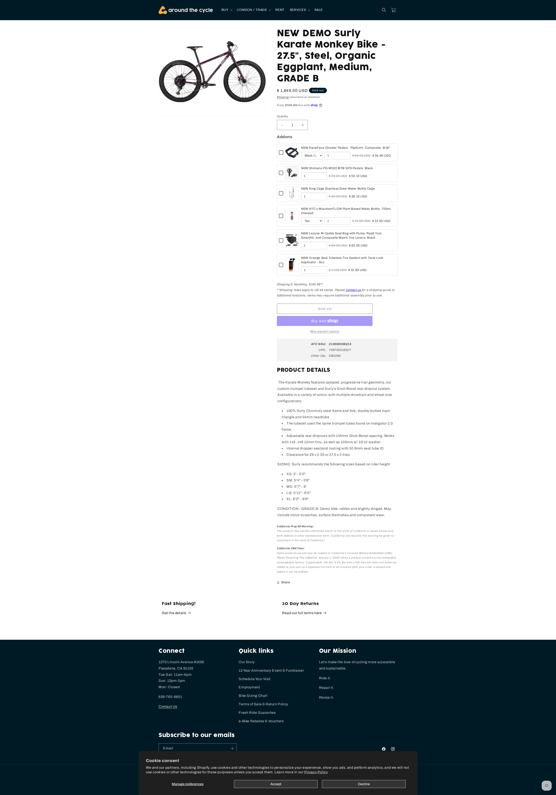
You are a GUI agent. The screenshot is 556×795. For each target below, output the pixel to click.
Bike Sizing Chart (253, 695)
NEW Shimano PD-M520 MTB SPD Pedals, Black (337, 168)
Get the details (174, 613)
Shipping (283, 97)
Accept (275, 784)
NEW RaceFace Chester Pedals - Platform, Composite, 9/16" (345, 147)
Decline (364, 784)
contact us (353, 290)
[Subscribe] (232, 748)
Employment (249, 687)
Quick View (292, 157)
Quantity (282, 116)
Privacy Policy (316, 772)
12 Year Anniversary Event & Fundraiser (271, 670)
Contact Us (168, 706)
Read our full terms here (302, 613)
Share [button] (285, 582)
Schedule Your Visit (254, 679)
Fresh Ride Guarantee (257, 712)
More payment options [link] (324, 331)
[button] (226, 10)
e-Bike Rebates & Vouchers (261, 721)
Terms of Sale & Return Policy (263, 704)
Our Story (247, 662)
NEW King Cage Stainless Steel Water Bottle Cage (338, 188)
